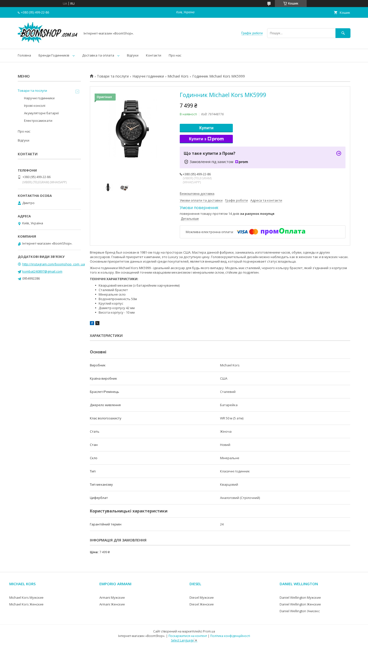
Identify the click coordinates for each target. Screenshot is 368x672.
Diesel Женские (202, 604)
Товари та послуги (113, 76)
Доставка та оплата (98, 55)
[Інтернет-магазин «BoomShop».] (48, 42)
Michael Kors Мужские (26, 597)
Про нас (175, 55)
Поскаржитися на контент (187, 636)
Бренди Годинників (54, 55)
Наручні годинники (148, 76)
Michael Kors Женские (26, 604)
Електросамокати (38, 120)
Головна (24, 55)
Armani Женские (112, 604)
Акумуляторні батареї (41, 113)
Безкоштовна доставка (197, 194)
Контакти (153, 55)
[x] (97, 324)
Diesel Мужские (202, 597)
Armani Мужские (112, 597)
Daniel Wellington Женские (300, 604)
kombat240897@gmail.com (42, 271)
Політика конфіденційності (230, 636)
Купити (206, 128)
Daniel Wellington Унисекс (300, 611)
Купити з (197, 139)
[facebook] (92, 324)
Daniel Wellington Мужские (300, 597)
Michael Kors (178, 76)
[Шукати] (342, 33)
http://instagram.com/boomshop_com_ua (53, 264)
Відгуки (132, 55)
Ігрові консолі (34, 105)
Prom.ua (209, 631)
